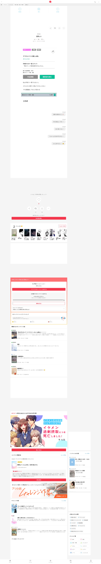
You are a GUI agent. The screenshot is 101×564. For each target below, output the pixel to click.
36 (35, 39)
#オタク (14, 413)
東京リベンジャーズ (75, 520)
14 (42, 39)
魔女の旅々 (73, 517)
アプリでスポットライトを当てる (39, 289)
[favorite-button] (59, 28)
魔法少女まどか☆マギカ (76, 531)
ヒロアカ (72, 528)
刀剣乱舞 (85, 520)
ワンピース (81, 525)
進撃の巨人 (73, 525)
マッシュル (81, 517)
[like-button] (63, 28)
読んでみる (38, 450)
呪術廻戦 (80, 523)
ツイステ (72, 523)
